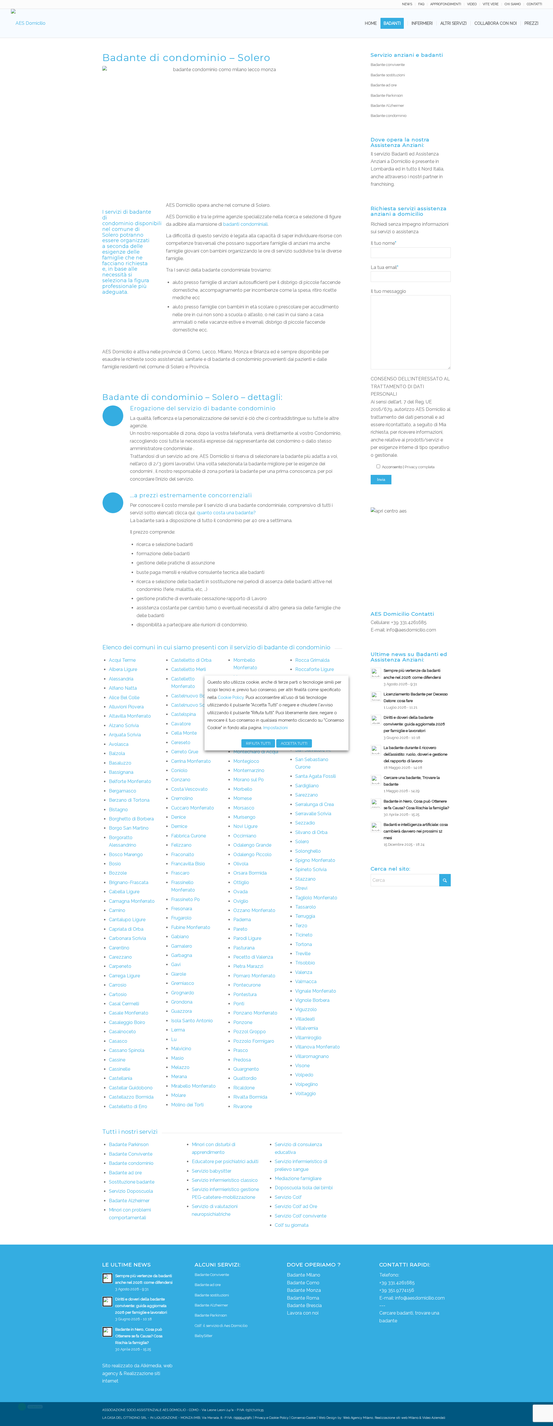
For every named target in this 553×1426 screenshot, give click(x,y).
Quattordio (245, 1078)
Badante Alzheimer (129, 1200)
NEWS (407, 4)
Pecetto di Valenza (253, 957)
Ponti (238, 1003)
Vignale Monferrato (315, 991)
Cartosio (118, 994)
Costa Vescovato (189, 789)
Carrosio (117, 985)
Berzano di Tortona (129, 800)
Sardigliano (307, 785)
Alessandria (121, 679)
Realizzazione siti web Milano (396, 1418)
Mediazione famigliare (298, 1178)
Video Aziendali (433, 1418)
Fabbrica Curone (188, 836)
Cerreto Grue (184, 751)
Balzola (117, 753)
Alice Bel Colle (124, 697)
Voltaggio (305, 1093)
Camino (117, 910)
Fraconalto (182, 854)
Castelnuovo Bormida (194, 696)
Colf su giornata (291, 1225)
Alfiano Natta (123, 688)
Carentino (119, 948)
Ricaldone (244, 1088)
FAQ (421, 4)
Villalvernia (306, 1028)
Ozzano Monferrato (254, 910)
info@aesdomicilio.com (411, 630)
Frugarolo (181, 918)
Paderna (242, 919)
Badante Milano (303, 1275)
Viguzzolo (306, 1009)
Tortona (303, 944)
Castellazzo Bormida (131, 1097)
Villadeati (305, 1019)
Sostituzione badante (131, 1182)
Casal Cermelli (124, 1003)
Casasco (118, 1041)
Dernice (179, 826)
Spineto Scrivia (311, 869)
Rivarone (242, 1106)
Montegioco (246, 761)
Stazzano (305, 879)
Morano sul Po (248, 779)
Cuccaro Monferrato (192, 808)
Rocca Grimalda (312, 660)
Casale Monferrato (128, 1013)
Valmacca (306, 981)
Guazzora (181, 1011)
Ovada (240, 891)
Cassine (117, 1060)
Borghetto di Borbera (131, 819)
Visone (302, 1065)
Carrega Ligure (124, 976)
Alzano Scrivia (124, 725)
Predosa (242, 1060)
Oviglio (240, 901)
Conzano (180, 779)
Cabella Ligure (124, 891)
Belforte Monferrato (130, 781)
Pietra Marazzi (248, 966)
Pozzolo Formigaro (253, 1041)
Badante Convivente (130, 1154)
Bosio (115, 863)
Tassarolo (305, 907)
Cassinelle (119, 1069)
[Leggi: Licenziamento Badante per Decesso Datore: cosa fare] (376, 696)
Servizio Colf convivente (300, 1216)
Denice (178, 817)
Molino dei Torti (187, 1105)
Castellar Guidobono (131, 1088)
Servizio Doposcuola (131, 1191)
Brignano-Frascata (128, 882)
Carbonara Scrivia (127, 938)
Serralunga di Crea (314, 804)
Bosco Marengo (126, 854)
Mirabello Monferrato (193, 1086)
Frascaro (180, 873)
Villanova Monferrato (317, 1047)
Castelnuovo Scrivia (192, 705)
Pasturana (244, 948)
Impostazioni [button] (275, 727)
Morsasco (243, 808)
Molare (178, 1095)
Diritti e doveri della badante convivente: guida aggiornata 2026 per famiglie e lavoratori (414, 724)
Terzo (301, 925)
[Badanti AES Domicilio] (28, 23)
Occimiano (244, 836)
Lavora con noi (303, 1313)
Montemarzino (248, 770)
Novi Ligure (245, 826)
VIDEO (472, 4)
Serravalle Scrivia (313, 813)
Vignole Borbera (312, 1000)
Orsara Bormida (250, 873)
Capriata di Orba (126, 929)
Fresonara (181, 908)
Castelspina (183, 714)
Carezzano (120, 957)
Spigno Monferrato (315, 860)
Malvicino (181, 1048)
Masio (177, 1058)
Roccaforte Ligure (314, 669)
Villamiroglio (308, 1037)
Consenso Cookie (303, 1418)
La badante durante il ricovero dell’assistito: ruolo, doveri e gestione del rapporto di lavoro (415, 754)
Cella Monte (184, 733)
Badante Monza (304, 1290)
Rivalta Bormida (250, 1097)
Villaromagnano (312, 1056)
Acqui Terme (122, 660)
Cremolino (182, 798)
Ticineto (304, 935)
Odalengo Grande (252, 845)
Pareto (240, 929)
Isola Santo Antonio (192, 1020)
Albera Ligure (123, 669)
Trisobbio (305, 963)
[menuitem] (407, 4)
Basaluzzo (120, 763)
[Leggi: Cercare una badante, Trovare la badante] (376, 780)
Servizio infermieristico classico (225, 1180)
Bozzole (118, 873)
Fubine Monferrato (190, 927)
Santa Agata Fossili (315, 776)
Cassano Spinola (126, 1050)
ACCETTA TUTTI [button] (294, 743)
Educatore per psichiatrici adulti (225, 1161)
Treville (302, 953)
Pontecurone (247, 985)
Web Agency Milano (358, 1418)
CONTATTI (534, 4)
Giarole (178, 974)
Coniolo (179, 770)
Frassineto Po (185, 899)
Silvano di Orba (311, 832)
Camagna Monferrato (132, 901)
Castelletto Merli (188, 669)
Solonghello (308, 851)
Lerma (178, 1030)
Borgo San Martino (129, 828)
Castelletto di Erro (128, 1106)
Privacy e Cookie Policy (272, 1418)
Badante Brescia (304, 1305)
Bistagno (118, 809)
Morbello (242, 789)
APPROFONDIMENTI (445, 4)
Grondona (181, 1002)
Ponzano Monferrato (255, 1013)
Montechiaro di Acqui (255, 751)
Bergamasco (122, 791)
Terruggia (305, 916)
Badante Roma (303, 1298)
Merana (179, 1076)
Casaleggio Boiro (127, 1022)
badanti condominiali (245, 224)
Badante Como (303, 1282)
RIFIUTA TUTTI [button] (258, 743)
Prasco (240, 1050)
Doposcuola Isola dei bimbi (304, 1187)
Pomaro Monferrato (254, 976)
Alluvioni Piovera (126, 707)
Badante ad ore (125, 1172)
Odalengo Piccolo (252, 854)
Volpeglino (306, 1084)
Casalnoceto (122, 1031)
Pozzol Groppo (249, 1031)
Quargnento (246, 1069)
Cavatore (181, 724)
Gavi (176, 964)
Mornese (242, 798)
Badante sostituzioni (388, 75)
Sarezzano (306, 795)
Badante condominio (131, 1163)
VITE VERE (491, 4)
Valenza (303, 972)
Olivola (240, 863)
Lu (174, 1039)
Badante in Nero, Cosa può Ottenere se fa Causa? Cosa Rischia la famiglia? (138, 1336)
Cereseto (180, 742)
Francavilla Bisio (188, 863)
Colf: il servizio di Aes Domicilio (221, 1325)
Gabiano (180, 936)
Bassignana (121, 772)
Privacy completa (420, 467)
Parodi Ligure (247, 938)
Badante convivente (388, 64)
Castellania (120, 1078)
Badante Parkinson (129, 1144)
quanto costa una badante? (226, 512)
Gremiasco (182, 983)
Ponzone (242, 1022)
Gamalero (181, 946)
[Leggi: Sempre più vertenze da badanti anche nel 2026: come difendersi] (376, 673)
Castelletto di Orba (191, 660)
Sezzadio (305, 823)
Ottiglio (241, 882)
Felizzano (181, 845)
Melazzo (180, 1067)
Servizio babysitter (211, 1171)
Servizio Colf (288, 1197)
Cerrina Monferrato (191, 761)
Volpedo (304, 1075)
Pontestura (245, 994)
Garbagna (181, 955)
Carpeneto (120, 966)
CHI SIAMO (513, 4)
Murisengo (244, 817)
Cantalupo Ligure (127, 919)
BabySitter (204, 1336)
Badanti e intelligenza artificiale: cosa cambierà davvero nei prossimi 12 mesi (416, 831)
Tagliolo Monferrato (316, 897)
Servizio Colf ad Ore (296, 1206)
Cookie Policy (231, 697)
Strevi (301, 888)
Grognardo (182, 992)
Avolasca (118, 744)
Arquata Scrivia (125, 734)
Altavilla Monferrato (130, 716)
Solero (302, 841)
